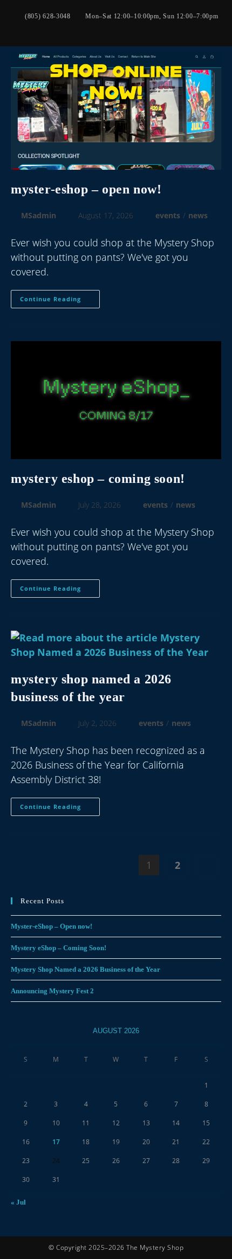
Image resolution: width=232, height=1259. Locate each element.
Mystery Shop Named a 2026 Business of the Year (85, 969)
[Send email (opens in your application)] (124, 27)
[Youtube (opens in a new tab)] (98, 27)
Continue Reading (60, 296)
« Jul (18, 1202)
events (167, 215)
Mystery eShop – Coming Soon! (98, 479)
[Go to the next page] (206, 865)
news (198, 215)
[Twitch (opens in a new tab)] (150, 27)
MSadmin (38, 215)
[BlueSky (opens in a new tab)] (111, 27)
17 (56, 1141)
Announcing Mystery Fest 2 (52, 991)
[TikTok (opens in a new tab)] (137, 27)
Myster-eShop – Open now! (86, 189)
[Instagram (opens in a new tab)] (85, 27)
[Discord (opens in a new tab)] (161, 27)
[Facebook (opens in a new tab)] (72, 27)
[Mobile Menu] (217, 86)
